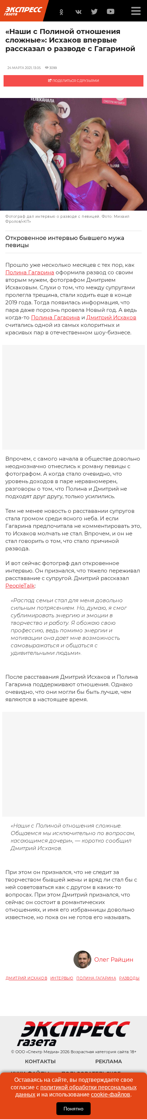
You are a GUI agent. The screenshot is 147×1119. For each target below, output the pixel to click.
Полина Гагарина (29, 272)
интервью (61, 978)
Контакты (40, 1061)
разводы (129, 978)
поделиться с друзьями (75, 81)
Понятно (73, 1108)
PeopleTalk (20, 585)
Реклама (108, 1061)
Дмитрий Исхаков (111, 317)
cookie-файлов (110, 1094)
